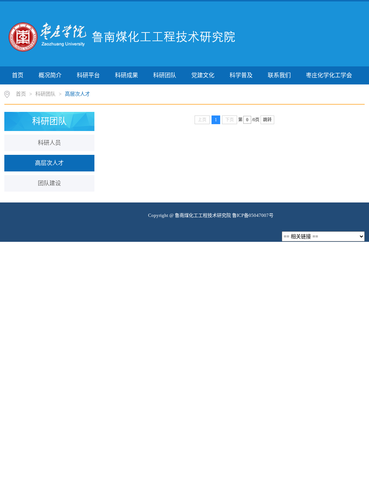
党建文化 (202, 75)
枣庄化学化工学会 (329, 75)
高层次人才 (77, 94)
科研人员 (49, 143)
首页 (17, 75)
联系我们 (279, 75)
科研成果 (126, 75)
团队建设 (49, 183)
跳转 (267, 119)
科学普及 (241, 75)
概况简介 (50, 75)
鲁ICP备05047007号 (253, 215)
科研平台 (88, 75)
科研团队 (164, 75)
